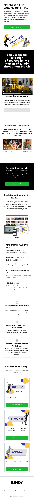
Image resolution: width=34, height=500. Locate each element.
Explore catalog (17, 110)
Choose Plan (17, 438)
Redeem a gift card (9, 491)
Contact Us (27, 491)
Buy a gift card (19, 491)
